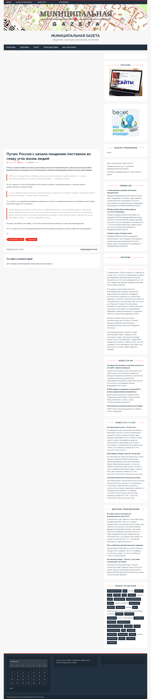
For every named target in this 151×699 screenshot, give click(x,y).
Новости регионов (24, 2)
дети (135, 607)
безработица (119, 599)
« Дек (11, 688)
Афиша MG (126, 186)
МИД (109, 595)
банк (110, 599)
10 (45, 672)
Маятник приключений (126, 509)
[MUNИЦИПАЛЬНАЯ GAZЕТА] (75, 29)
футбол (132, 634)
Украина (132, 595)
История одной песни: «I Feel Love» (121, 427)
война (110, 603)
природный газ (123, 622)
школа (121, 638)
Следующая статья (88, 249)
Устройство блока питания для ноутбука (123, 478)
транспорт (112, 634)
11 (12, 676)
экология (130, 638)
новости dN (126, 361)
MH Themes (40, 697)
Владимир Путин (16, 239)
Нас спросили (69, 47)
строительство (113, 630)
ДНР (125, 591)
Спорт (36, 47)
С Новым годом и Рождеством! (119, 233)
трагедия (131, 630)
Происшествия (51, 47)
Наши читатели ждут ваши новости (120, 163)
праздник (111, 622)
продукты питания (115, 626)
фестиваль (123, 634)
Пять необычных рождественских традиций (125, 545)
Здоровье (24, 47)
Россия (117, 595)
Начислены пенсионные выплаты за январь (124, 406)
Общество (41, 2)
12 (17, 676)
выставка (120, 607)
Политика (10, 47)
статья (137, 626)
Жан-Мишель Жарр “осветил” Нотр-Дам (123, 454)
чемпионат (112, 638)
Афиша (8, 2)
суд (123, 630)
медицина (112, 618)
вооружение (134, 603)
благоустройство (133, 599)
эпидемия (32, 239)
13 (23, 676)
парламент (139, 618)
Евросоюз (138, 591)
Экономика (64, 2)
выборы (111, 607)
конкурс (119, 614)
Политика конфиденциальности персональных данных (124, 173)
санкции (128, 626)
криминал (129, 614)
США (124, 595)
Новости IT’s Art (126, 423)
